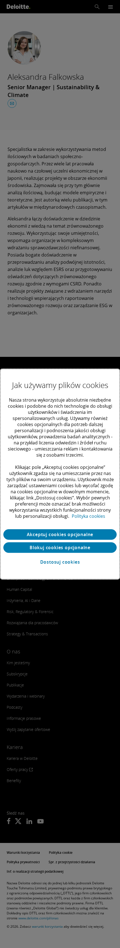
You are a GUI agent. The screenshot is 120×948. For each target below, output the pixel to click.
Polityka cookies (88, 516)
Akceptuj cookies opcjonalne (60, 534)
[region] (60, 474)
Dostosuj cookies (60, 562)
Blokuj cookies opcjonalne (60, 547)
